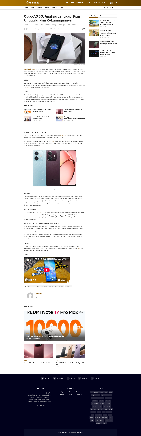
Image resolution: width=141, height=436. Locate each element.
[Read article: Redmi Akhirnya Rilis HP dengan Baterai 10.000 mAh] (27, 111)
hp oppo (51, 286)
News (72, 3)
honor (98, 395)
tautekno (64, 432)
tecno (92, 420)
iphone (108, 406)
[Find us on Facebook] (112, 7)
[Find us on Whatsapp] (115, 7)
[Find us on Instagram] (107, 7)
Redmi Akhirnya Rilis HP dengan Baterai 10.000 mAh (45, 336)
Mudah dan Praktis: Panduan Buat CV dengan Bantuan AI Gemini (107, 52)
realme (105, 414)
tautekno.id (80, 432)
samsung (97, 417)
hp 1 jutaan (108, 395)
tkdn (107, 420)
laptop (110, 409)
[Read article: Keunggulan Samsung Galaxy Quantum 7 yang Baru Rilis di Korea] (59, 118)
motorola (93, 412)
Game (103, 3)
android (96, 392)
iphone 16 (93, 409)
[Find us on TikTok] (110, 7)
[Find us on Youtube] (104, 7)
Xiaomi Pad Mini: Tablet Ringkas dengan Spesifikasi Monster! (108, 43)
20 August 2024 (39, 29)
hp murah (95, 400)
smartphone (105, 417)
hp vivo (102, 403)
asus (106, 392)
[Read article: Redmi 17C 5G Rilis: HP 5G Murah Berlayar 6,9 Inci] (27, 118)
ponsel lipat (98, 414)
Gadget (88, 3)
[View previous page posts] (53, 126)
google (93, 395)
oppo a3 (61, 286)
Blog (62, 392)
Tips (97, 420)
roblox (91, 417)
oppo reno (109, 412)
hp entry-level (31, 286)
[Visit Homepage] (32, 3)
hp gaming (108, 397)
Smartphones (80, 3)
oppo (56, 286)
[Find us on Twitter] (37, 406)
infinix (99, 406)
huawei (94, 406)
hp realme (108, 400)
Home (66, 3)
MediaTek (63, 135)
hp (102, 395)
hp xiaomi (108, 403)
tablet (111, 417)
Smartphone (51, 29)
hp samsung (95, 403)
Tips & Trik (96, 3)
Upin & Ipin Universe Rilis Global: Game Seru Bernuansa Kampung (107, 22)
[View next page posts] (56, 126)
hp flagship (101, 397)
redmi (110, 414)
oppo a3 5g (68, 286)
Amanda (31, 29)
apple (101, 392)
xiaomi (104, 423)
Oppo (33, 69)
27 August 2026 (37, 113)
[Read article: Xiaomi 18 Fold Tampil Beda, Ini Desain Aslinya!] (59, 111)
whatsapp (98, 423)
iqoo (106, 409)
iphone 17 (100, 409)
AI (91, 392)
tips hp (102, 420)
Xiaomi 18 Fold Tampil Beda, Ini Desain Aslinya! (38, 363)
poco (92, 414)
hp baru (94, 397)
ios (104, 406)
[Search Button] (116, 3)
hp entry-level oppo (42, 286)
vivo (111, 420)
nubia (98, 412)
